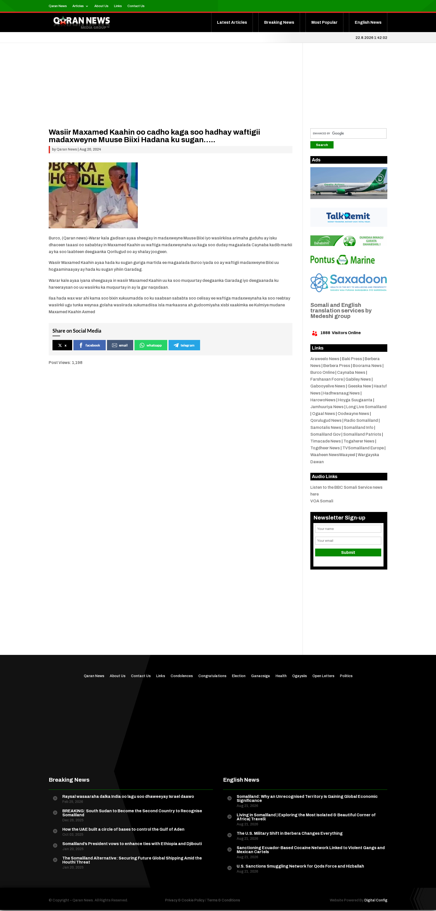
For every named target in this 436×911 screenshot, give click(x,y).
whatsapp (154, 345)
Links (118, 6)
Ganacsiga (260, 676)
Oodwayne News (353, 413)
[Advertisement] (170, 93)
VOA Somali (321, 501)
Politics (346, 676)
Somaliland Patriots (362, 434)
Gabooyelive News (327, 386)
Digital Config (375, 900)
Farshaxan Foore (326, 379)
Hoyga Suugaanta (355, 400)
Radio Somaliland (361, 420)
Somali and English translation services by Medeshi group (341, 310)
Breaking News (279, 22)
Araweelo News (324, 359)
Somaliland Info (358, 427)
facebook (93, 345)
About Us (101, 6)
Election (239, 676)
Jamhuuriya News (327, 407)
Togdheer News (325, 448)
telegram (188, 345)
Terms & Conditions (223, 900)
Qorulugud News (326, 420)
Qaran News (58, 6)
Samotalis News (325, 427)
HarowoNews (323, 400)
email (123, 345)
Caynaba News (351, 372)
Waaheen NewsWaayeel (332, 455)
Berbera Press (336, 365)
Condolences (182, 676)
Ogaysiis (299, 676)
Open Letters (323, 676)
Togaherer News (358, 441)
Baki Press (352, 359)
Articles (78, 6)
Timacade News (325, 441)
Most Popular (324, 22)
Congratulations (212, 676)
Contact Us (136, 6)
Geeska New (359, 386)
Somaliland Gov (325, 434)
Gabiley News (358, 379)
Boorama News (367, 365)
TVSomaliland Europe (363, 448)
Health (281, 676)
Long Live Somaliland (366, 407)
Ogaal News (323, 413)
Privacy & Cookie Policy (184, 900)
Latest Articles (232, 22)
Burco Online (322, 372)
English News (368, 22)
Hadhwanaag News (341, 393)
